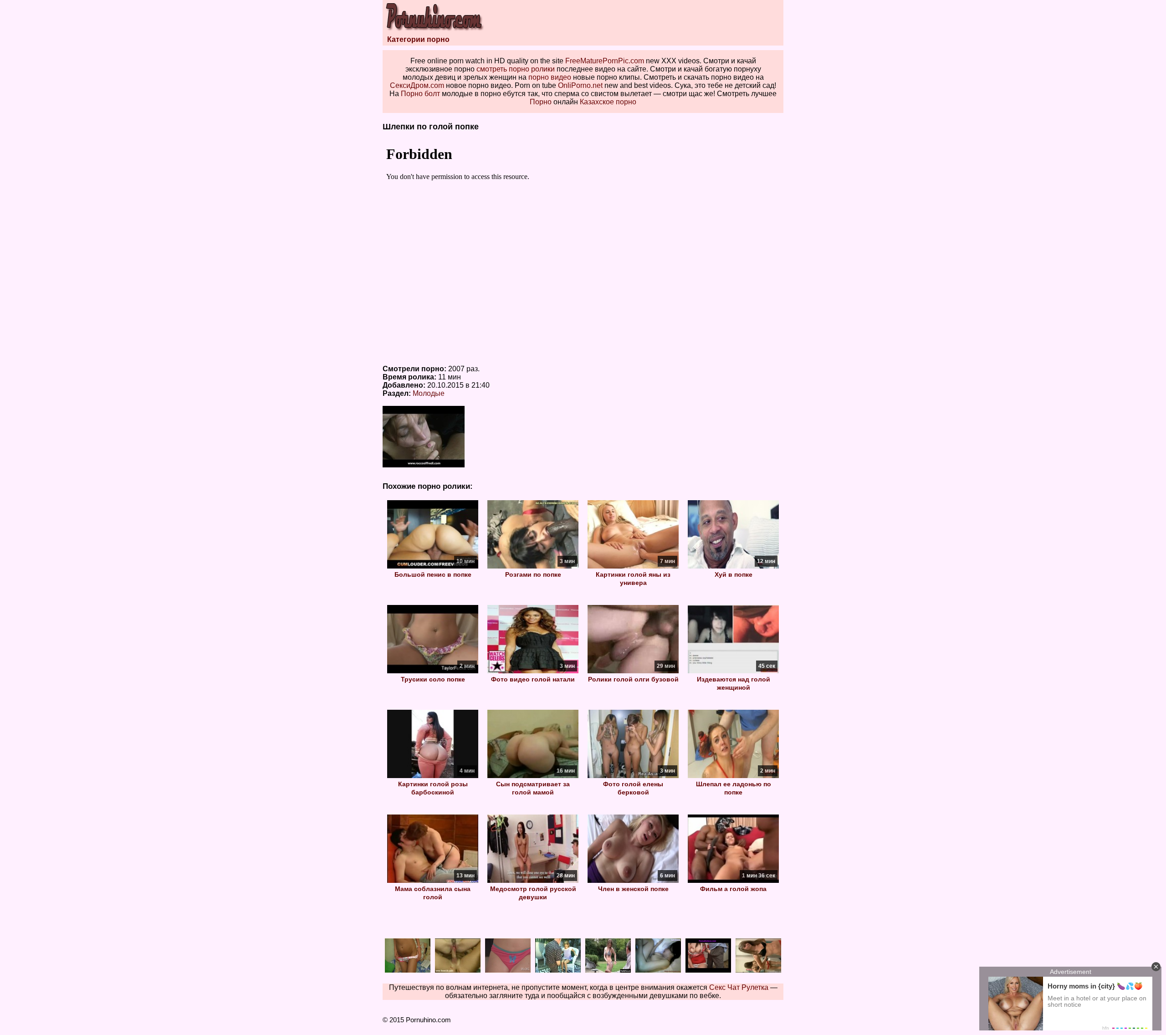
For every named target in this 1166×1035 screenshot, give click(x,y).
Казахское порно (608, 102)
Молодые (429, 393)
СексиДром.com (417, 85)
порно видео (549, 77)
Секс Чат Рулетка (738, 987)
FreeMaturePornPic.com (604, 61)
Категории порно (418, 39)
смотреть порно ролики (515, 69)
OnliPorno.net (580, 85)
